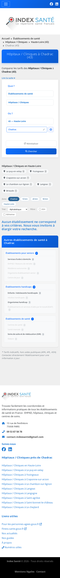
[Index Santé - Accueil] (30, 21)
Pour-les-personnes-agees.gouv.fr (20, 524)
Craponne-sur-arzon (17, 177)
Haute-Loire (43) (40, 42)
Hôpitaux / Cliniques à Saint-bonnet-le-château (27, 502)
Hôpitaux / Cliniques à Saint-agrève (21, 497)
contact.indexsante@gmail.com (25, 436)
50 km (45, 199)
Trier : (4, 209)
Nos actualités (9, 533)
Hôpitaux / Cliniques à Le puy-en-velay (22, 470)
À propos (7, 542)
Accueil (6, 38)
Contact (40, 571)
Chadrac (13, 199)
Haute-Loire (9, 204)
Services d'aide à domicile (20, 259)
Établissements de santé (26, 38)
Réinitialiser (32, 143)
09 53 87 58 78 (14, 431)
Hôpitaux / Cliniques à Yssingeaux (20, 474)
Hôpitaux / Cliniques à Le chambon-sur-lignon (27, 484)
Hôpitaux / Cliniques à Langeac (18, 488)
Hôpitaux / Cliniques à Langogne (19, 493)
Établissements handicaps (20, 286)
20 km (35, 199)
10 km (25, 199)
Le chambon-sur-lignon (18, 184)
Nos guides (8, 538)
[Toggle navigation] (6, 4)
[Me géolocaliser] (51, 129)
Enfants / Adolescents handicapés (24, 293)
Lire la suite (7, 78)
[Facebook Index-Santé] (51, 4)
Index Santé (14, 561)
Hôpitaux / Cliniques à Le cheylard (20, 507)
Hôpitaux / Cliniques (16, 42)
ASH (43, 209)
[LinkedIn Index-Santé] (56, 4)
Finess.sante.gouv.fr (13, 528)
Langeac (45, 184)
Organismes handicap (19, 302)
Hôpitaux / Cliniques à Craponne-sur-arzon (25, 479)
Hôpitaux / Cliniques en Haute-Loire (21, 166)
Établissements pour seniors (21, 253)
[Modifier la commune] (43, 129)
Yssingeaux (39, 171)
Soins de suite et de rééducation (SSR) (26, 334)
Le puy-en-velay (15, 171)
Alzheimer (10, 214)
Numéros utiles (13, 547)
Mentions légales (24, 571)
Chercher (32, 151)
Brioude (11, 190)
